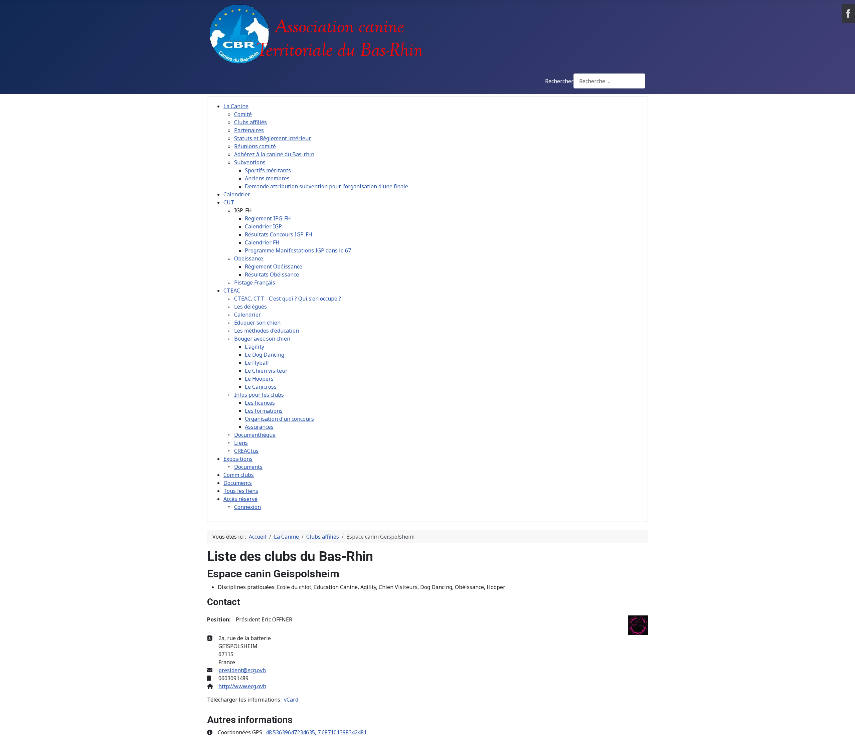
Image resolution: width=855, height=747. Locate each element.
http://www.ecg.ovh (242, 686)
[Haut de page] (843, 735)
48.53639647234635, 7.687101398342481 (316, 732)
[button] (243, 210)
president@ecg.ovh (242, 670)
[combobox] (609, 80)
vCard (291, 699)
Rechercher (559, 81)
